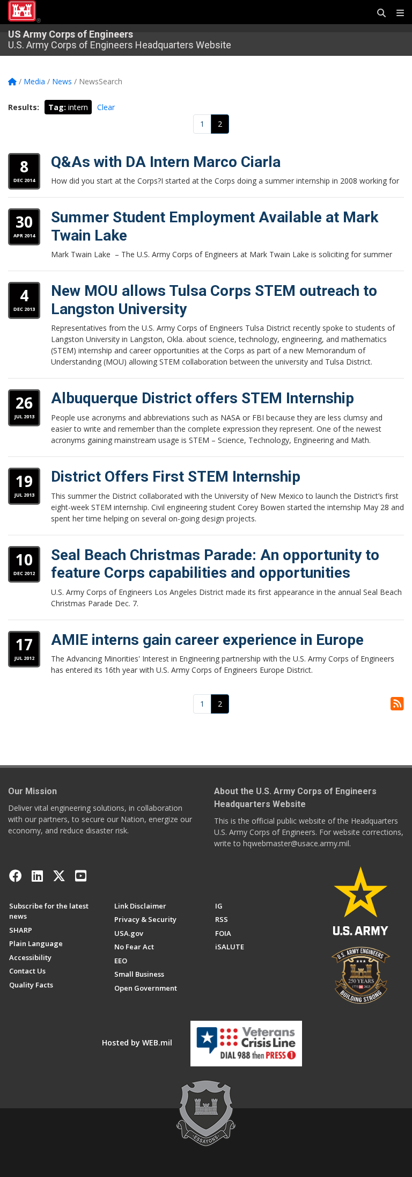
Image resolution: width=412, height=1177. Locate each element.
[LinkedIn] (37, 875)
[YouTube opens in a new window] (80, 875)
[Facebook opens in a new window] (15, 875)
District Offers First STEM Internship (175, 476)
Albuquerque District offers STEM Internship (202, 398)
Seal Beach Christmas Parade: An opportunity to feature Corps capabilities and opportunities (215, 564)
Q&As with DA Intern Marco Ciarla (166, 162)
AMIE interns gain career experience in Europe (207, 640)
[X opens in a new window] (59, 875)
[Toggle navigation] (396, 13)
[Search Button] (378, 13)
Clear (106, 107)
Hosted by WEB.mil (137, 1042)
